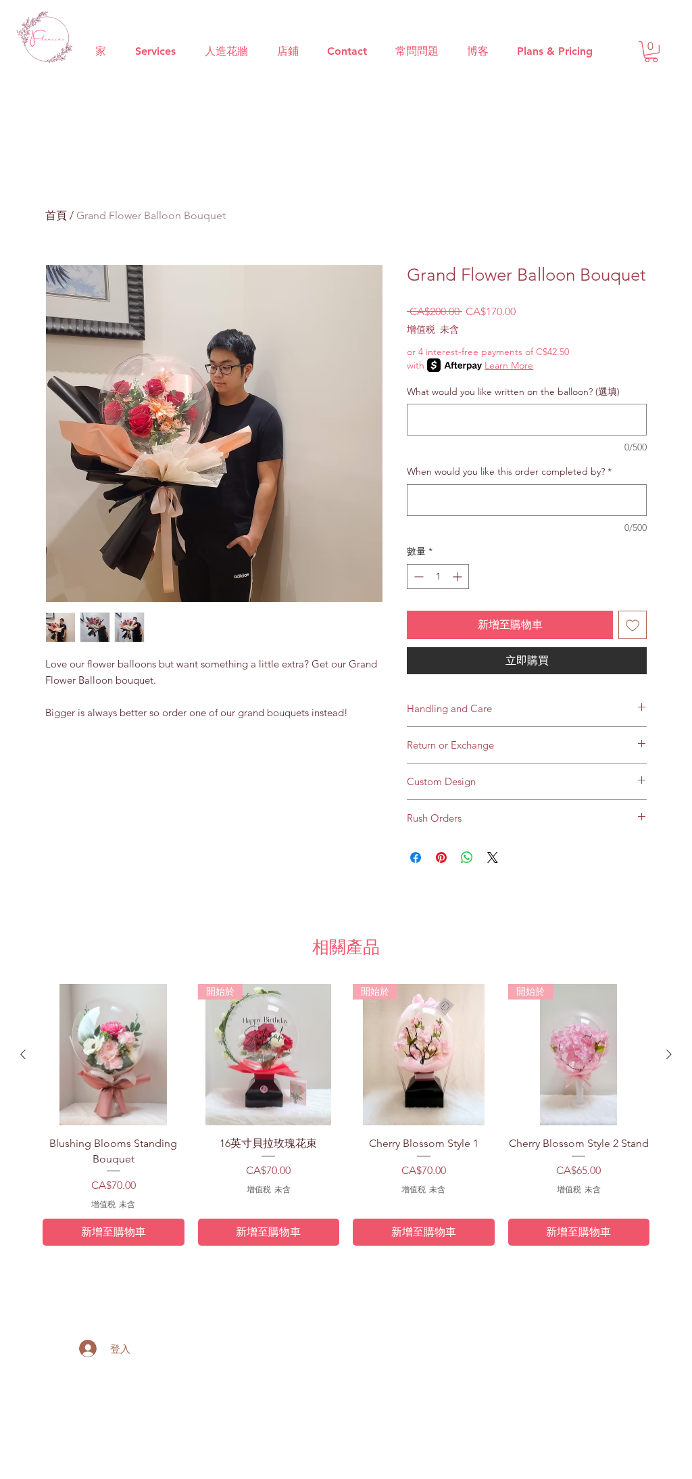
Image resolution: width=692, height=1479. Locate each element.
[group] (346, 1114)
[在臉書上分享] (415, 857)
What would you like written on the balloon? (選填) (513, 391)
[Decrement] (417, 576)
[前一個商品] (23, 1054)
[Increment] (458, 576)
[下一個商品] (669, 1054)
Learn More (509, 365)
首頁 (56, 215)
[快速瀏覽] (113, 1055)
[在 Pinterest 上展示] (441, 857)
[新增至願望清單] (632, 625)
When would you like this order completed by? (509, 471)
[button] (651, 51)
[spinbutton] (438, 576)
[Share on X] (493, 857)
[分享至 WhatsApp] (467, 857)
